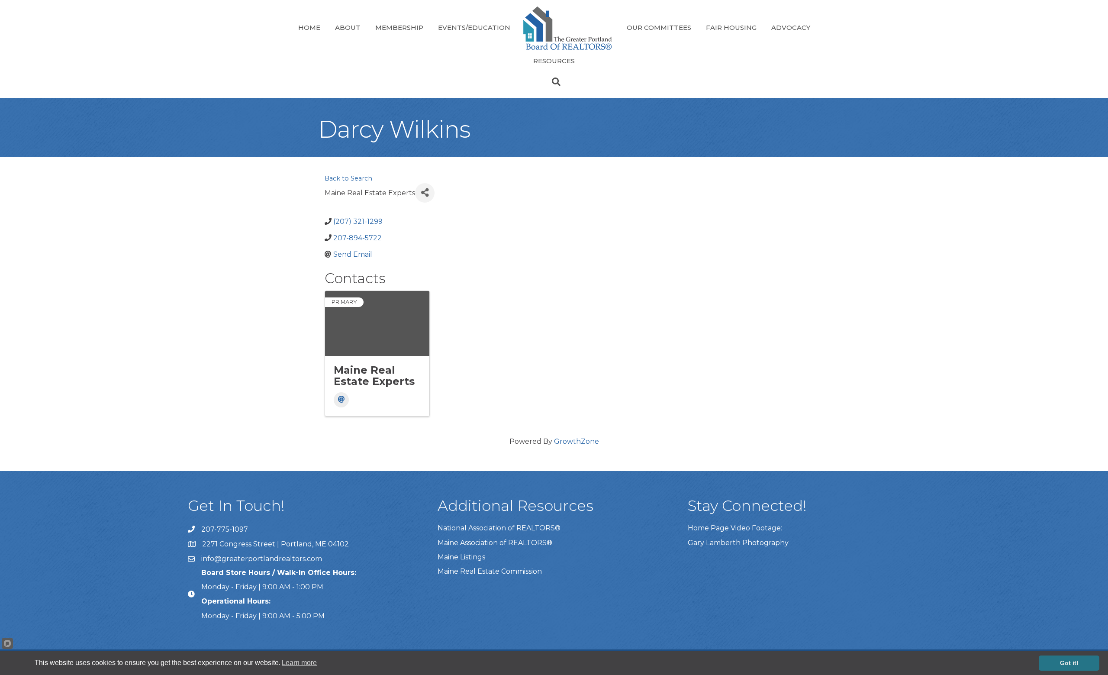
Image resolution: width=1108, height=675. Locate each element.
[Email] (341, 399)
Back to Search (348, 178)
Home (309, 27)
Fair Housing (731, 27)
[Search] (554, 82)
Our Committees (659, 27)
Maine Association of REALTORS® (495, 543)
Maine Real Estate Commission (490, 571)
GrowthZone (576, 441)
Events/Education (474, 27)
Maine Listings (461, 557)
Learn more (299, 662)
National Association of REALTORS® (499, 528)
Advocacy (790, 27)
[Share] (425, 193)
